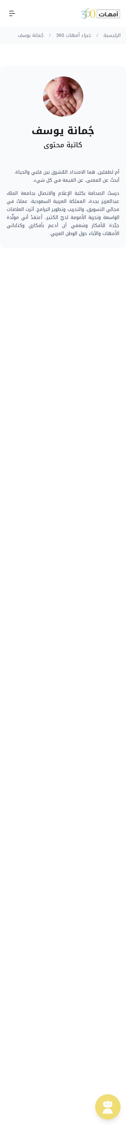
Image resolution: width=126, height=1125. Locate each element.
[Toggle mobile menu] (12, 13)
